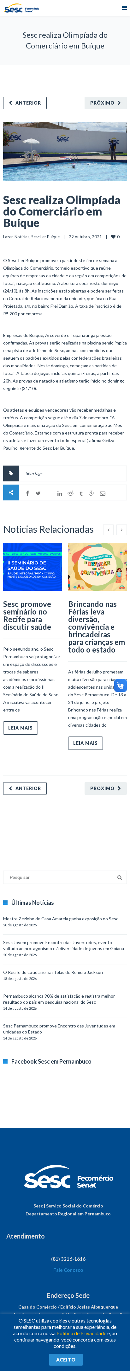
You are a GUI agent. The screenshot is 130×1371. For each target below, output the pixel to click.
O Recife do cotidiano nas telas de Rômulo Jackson (53, 972)
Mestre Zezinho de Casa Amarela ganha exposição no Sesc (60, 918)
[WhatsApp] (49, 493)
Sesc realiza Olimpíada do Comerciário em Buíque (62, 211)
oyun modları (78, 829)
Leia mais (20, 728)
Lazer (8, 236)
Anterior (28, 103)
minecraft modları (20, 829)
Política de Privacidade (81, 1333)
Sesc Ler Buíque (45, 236)
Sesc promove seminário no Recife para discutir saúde (27, 615)
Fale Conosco (68, 1270)
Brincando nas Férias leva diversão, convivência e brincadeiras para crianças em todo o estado (96, 626)
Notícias (22, 236)
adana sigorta (51, 829)
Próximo (102, 103)
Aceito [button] (66, 1359)
